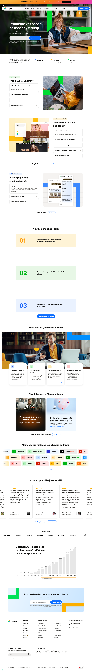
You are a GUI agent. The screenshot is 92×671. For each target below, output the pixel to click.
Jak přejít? (56, 434)
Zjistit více (51, 213)
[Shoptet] (8, 8)
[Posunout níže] (46, 51)
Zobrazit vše (51, 521)
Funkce (27, 8)
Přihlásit (80, 5)
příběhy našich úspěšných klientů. (57, 426)
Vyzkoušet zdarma (84, 8)
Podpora (54, 8)
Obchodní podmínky (42, 667)
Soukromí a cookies (52, 667)
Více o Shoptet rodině (46, 470)
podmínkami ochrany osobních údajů (26, 41)
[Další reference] (42, 522)
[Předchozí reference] (37, 522)
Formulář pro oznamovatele (63, 667)
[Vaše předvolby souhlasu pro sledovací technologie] (2, 670)
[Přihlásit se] (28, 654)
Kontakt (69, 5)
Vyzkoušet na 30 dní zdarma (46, 316)
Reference (46, 8)
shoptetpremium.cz (34, 423)
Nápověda (74, 5)
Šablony (39, 8)
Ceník (32, 8)
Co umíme (56, 164)
